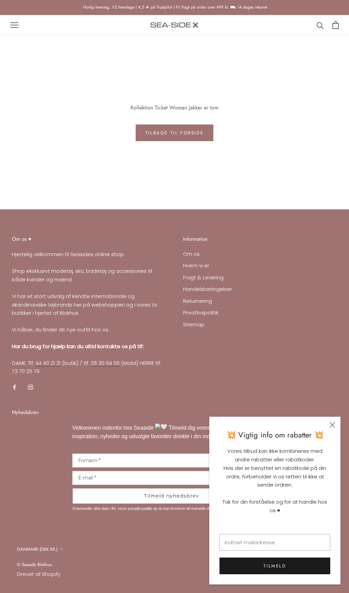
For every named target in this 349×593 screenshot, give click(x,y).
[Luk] (332, 425)
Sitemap (193, 324)
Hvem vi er (196, 265)
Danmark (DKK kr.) (37, 549)
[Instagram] (30, 387)
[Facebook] (14, 387)
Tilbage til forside (174, 133)
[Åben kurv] (335, 25)
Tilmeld (274, 566)
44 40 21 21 (48, 363)
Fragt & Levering (203, 277)
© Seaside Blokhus (34, 564)
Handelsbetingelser (207, 289)
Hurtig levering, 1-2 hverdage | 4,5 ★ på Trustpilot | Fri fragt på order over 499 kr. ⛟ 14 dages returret (174, 7)
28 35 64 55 (105, 363)
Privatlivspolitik (200, 312)
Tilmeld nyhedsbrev (171, 496)
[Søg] (320, 25)
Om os (191, 253)
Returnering (197, 301)
